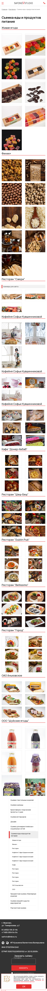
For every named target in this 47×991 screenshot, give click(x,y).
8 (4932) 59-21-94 (10, 930)
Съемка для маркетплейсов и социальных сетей (21, 827)
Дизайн (13, 822)
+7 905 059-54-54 (9, 932)
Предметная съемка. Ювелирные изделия (23, 895)
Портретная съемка (18, 908)
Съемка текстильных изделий (22, 800)
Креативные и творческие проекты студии (20, 811)
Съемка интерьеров (18, 817)
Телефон (17, 958)
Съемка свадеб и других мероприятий (20, 902)
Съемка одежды (16, 805)
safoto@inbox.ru (9, 936)
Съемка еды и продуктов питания (20, 835)
